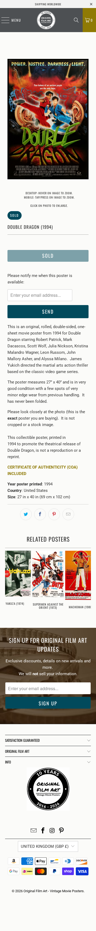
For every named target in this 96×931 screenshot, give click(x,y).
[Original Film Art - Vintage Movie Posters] (46, 20)
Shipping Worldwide (48, 4)
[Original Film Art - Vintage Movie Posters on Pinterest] (62, 831)
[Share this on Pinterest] (54, 514)
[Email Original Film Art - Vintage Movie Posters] (34, 831)
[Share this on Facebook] (40, 514)
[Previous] (11, 120)
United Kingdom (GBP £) (45, 846)
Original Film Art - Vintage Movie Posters (53, 891)
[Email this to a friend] (68, 514)
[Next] (84, 120)
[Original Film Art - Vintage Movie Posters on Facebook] (43, 831)
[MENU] (2, 20)
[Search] (76, 20)
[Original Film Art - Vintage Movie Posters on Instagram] (53, 831)
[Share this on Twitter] (26, 514)
